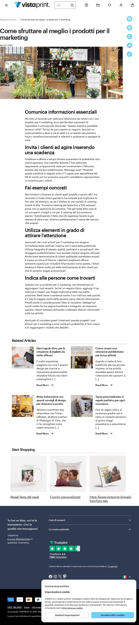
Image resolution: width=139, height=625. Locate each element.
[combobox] (63, 5)
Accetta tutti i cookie (112, 615)
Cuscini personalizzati (65, 497)
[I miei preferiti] (109, 5)
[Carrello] (132, 5)
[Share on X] (129, 36)
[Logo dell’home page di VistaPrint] (32, 5)
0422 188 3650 (14, 607)
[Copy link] (129, 54)
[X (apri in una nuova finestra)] (60, 577)
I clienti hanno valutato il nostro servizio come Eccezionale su (83, 566)
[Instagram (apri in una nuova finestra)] (55, 577)
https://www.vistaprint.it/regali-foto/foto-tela (111, 499)
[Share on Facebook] (129, 19)
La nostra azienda (59, 529)
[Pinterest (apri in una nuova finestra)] (64, 576)
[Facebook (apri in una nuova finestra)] (50, 577)
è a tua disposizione (18, 539)
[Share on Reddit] (129, 45)
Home (27, 607)
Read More (42, 385)
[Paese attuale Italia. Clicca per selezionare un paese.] (127, 577)
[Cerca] (72, 5)
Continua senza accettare (57, 586)
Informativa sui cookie (72, 608)
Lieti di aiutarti (57, 520)
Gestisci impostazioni (67, 615)
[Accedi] (121, 5)
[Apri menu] (6, 5)
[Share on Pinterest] (129, 27)
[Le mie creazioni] (98, 5)
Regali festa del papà (25, 497)
